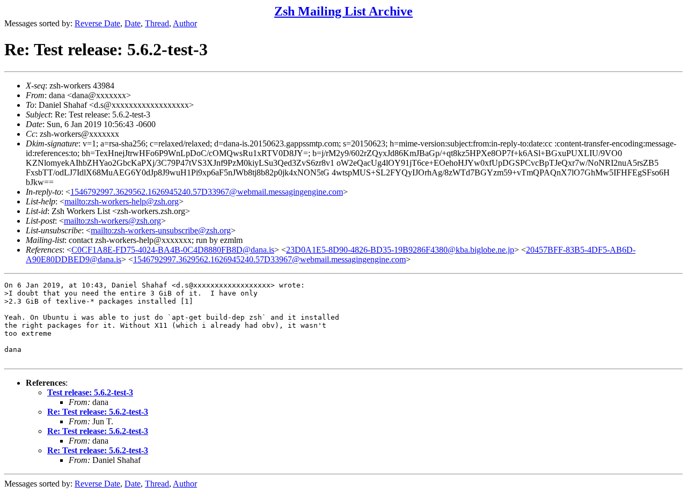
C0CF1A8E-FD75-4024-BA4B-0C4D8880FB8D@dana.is (172, 249)
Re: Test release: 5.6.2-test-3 (97, 411)
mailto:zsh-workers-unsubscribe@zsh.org (161, 230)
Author (185, 23)
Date (133, 23)
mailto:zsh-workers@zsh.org (112, 220)
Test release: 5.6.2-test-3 (90, 392)
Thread (157, 23)
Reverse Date (97, 23)
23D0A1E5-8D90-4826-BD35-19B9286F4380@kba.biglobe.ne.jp (400, 249)
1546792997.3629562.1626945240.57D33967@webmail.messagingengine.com (206, 191)
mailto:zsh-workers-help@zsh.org (121, 201)
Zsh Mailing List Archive (343, 11)
